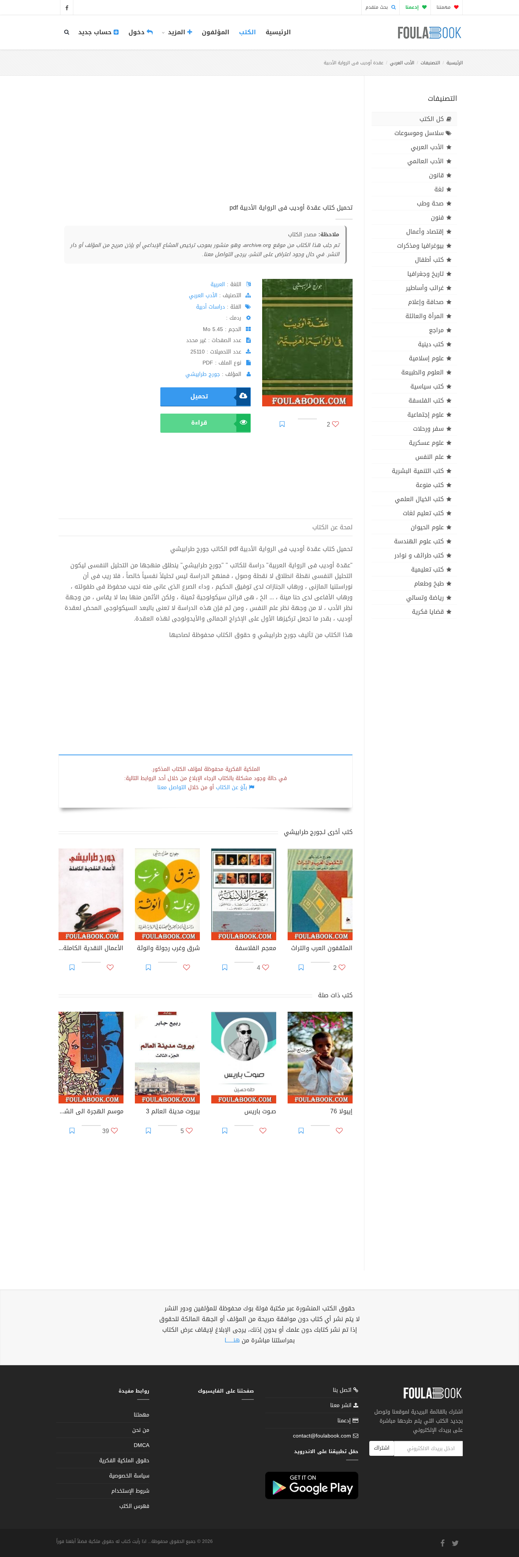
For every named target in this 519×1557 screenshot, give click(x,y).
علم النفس (429, 457)
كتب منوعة (430, 485)
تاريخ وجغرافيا (425, 274)
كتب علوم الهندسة (419, 541)
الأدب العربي (402, 63)
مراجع (436, 330)
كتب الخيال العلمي (419, 499)
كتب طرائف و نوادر (419, 555)
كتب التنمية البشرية (418, 471)
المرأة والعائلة (424, 316)
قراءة (199, 422)
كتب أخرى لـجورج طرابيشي (318, 832)
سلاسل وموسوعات (419, 133)
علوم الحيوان (427, 527)
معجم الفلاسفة (255, 949)
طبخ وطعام (429, 583)
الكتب (247, 32)
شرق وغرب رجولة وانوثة (168, 949)
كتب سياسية (427, 386)
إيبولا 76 (341, 1112)
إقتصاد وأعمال (425, 231)
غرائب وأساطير (425, 288)
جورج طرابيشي (202, 374)
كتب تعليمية (427, 569)
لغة (439, 189)
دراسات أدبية (210, 307)
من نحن (140, 1430)
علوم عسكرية (426, 443)
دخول (137, 32)
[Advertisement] (206, 148)
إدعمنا (345, 1420)
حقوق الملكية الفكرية (124, 1460)
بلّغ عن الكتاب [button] (231, 787)
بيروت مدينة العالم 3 (173, 1112)
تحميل (199, 396)
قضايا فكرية (428, 612)
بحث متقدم (377, 7)
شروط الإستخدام (130, 1491)
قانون (436, 175)
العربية (217, 284)
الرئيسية (278, 32)
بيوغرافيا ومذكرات (420, 246)
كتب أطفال (429, 260)
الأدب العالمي (425, 161)
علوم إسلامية (426, 358)
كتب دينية (431, 344)
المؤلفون (215, 32)
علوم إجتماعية (425, 414)
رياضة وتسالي (425, 597)
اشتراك (381, 1448)
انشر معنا (341, 1405)
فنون (437, 217)
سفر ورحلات (428, 429)
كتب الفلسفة (426, 400)
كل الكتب (431, 119)
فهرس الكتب (134, 1506)
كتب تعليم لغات (423, 513)
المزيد (176, 32)
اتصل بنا (343, 1391)
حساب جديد (96, 32)
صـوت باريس (260, 1112)
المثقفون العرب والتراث (322, 949)
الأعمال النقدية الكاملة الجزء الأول (91, 949)
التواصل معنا (171, 787)
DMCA (141, 1445)
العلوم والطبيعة (422, 372)
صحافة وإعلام (426, 302)
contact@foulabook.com (322, 1436)
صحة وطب (430, 203)
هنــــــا (232, 1340)
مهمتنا (444, 7)
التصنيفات (430, 63)
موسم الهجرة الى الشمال (91, 1112)
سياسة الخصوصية (129, 1476)
